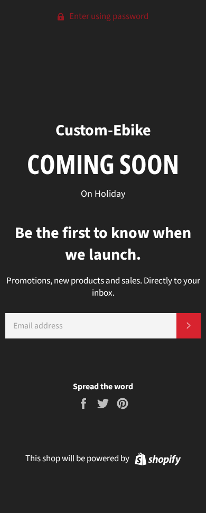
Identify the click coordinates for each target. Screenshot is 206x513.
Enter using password (108, 16)
